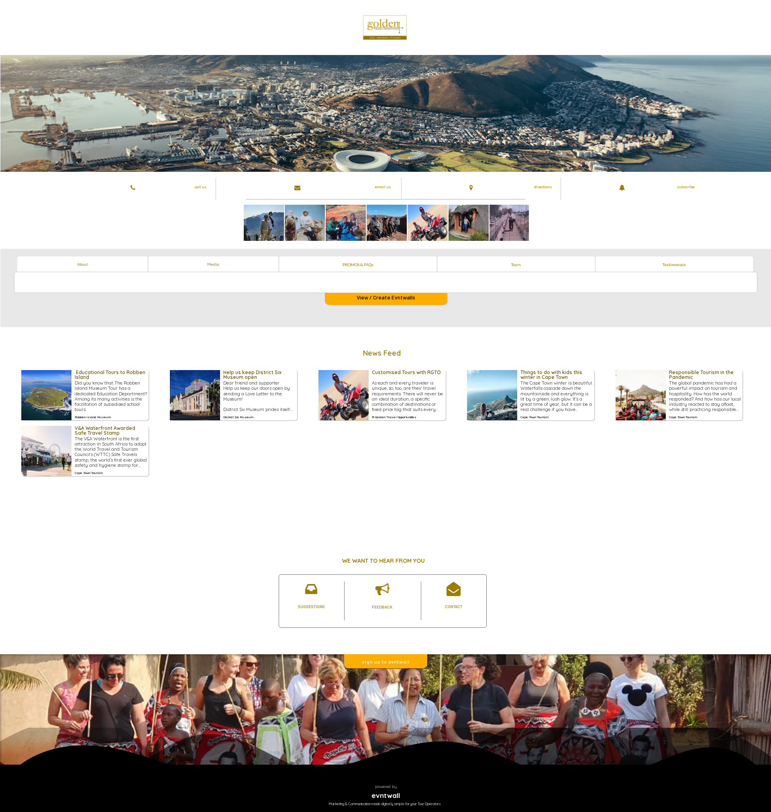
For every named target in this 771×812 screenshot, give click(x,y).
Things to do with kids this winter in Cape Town (551, 375)
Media (213, 264)
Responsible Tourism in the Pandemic (702, 375)
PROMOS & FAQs (358, 264)
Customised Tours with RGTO (406, 372)
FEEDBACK (382, 606)
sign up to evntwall (386, 661)
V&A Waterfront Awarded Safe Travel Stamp (106, 431)
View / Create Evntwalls (386, 297)
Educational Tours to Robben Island (111, 375)
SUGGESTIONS (311, 606)
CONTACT (453, 606)
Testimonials (674, 264)
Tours (516, 264)
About (82, 264)
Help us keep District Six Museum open (253, 375)
